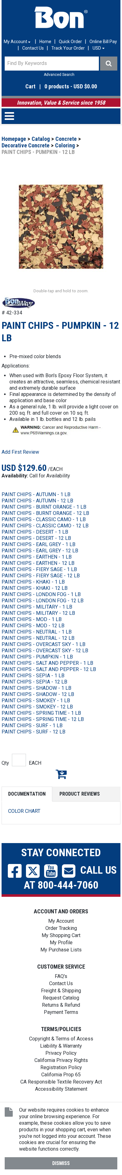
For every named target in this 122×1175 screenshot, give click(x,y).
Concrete (66, 139)
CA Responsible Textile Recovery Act (61, 1082)
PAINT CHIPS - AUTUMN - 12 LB (37, 501)
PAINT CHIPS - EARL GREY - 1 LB (38, 544)
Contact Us (33, 48)
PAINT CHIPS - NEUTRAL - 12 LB (38, 638)
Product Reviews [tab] (79, 794)
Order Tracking (61, 928)
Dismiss (61, 1163)
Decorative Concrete (25, 145)
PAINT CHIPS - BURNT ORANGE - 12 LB (45, 513)
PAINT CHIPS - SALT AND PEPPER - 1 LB (47, 663)
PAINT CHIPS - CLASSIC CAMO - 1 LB (44, 519)
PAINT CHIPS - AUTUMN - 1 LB (36, 494)
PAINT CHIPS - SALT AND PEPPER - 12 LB (49, 669)
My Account (61, 921)
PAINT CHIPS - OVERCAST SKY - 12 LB (45, 651)
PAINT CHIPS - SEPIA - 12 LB (34, 682)
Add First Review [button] (20, 452)
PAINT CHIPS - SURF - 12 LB (33, 732)
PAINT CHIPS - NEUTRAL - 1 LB (37, 632)
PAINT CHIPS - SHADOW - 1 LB (36, 688)
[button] (61, 86)
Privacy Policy (61, 1053)
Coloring (65, 145)
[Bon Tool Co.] (61, 17)
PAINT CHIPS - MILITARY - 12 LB (38, 613)
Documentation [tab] (27, 794)
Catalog (41, 139)
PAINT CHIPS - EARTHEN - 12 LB (38, 563)
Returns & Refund (61, 1005)
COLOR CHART (24, 811)
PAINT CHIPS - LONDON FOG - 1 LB (41, 594)
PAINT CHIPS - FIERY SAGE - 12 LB (41, 576)
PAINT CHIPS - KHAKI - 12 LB (35, 588)
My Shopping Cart (61, 935)
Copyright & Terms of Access (61, 1039)
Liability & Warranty (61, 1046)
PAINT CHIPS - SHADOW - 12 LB (38, 694)
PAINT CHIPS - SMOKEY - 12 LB (37, 707)
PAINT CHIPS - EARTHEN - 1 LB (37, 557)
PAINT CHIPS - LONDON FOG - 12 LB (43, 601)
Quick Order (70, 41)
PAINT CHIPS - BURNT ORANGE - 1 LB (44, 507)
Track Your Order (68, 48)
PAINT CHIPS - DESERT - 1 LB (35, 532)
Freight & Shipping (61, 991)
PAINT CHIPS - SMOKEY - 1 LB (36, 701)
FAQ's (61, 976)
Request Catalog (61, 998)
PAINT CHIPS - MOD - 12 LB (33, 626)
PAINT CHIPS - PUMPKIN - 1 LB (37, 657)
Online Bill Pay (103, 41)
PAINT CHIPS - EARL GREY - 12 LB (40, 551)
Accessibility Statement (61, 1089)
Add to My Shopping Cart (61, 774)
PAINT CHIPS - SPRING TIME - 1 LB (41, 713)
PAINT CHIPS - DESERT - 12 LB (36, 538)
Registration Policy (61, 1067)
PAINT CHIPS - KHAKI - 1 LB (33, 582)
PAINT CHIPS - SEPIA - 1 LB (33, 676)
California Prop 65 (61, 1075)
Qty (5, 763)
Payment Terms (61, 1012)
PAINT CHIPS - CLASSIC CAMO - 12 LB (45, 526)
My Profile (61, 942)
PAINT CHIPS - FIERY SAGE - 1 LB (39, 569)
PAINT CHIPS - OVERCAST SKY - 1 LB (43, 644)
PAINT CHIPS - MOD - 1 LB (32, 619)
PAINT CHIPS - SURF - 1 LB (32, 725)
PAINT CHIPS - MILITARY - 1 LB (37, 607)
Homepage (14, 139)
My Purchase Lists (61, 950)
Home (45, 41)
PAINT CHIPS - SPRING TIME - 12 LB (43, 719)
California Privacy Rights (61, 1060)
